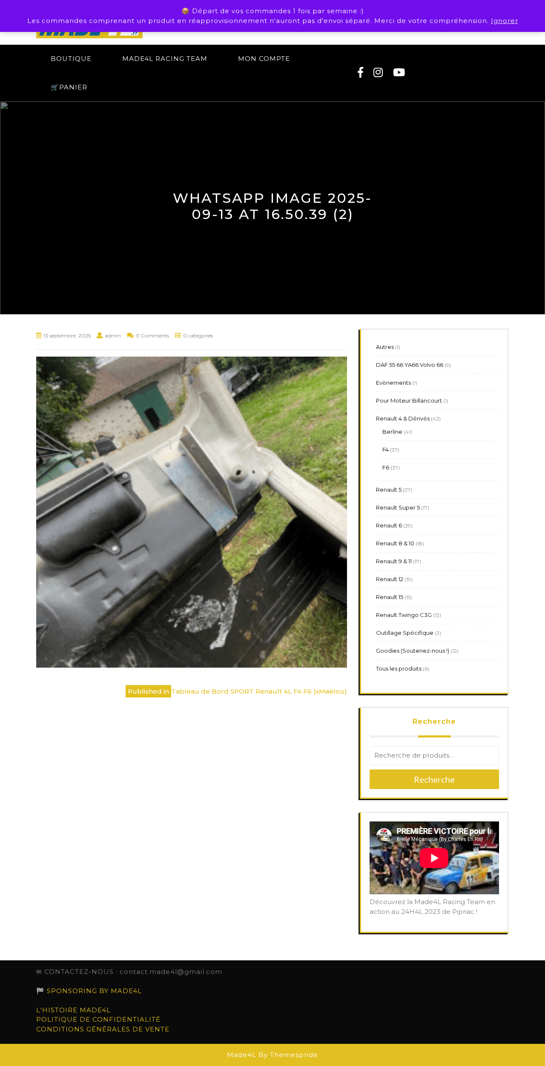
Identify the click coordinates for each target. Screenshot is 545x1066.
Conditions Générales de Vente (102, 1029)
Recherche (434, 721)
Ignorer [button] (504, 21)
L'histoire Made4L (73, 1010)
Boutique (71, 59)
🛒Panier (69, 87)
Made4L (241, 1055)
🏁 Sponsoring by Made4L (89, 991)
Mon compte (264, 59)
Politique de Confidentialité (98, 1019)
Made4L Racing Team (164, 59)
